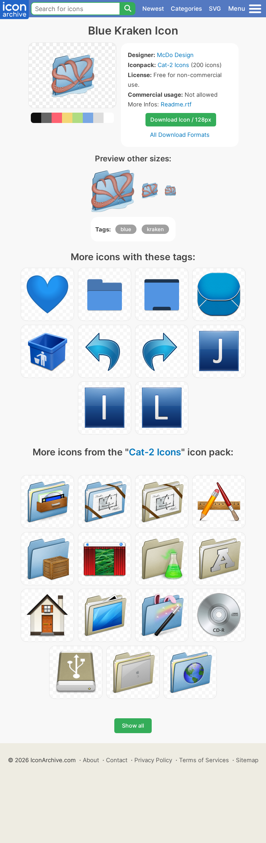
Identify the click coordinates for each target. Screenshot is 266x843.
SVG (215, 8)
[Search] (127, 8)
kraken (155, 229)
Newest (153, 8)
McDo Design (175, 54)
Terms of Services (204, 760)
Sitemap (247, 760)
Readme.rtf (176, 104)
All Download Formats (180, 134)
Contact (116, 760)
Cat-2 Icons (173, 64)
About (91, 760)
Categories (186, 8)
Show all (133, 725)
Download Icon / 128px (180, 119)
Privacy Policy (153, 760)
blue (126, 229)
